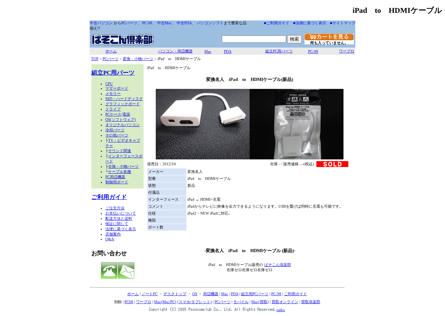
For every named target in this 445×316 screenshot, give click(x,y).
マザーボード (116, 88)
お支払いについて (120, 213)
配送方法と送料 (118, 218)
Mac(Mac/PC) (165, 302)
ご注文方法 (114, 208)
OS (194, 294)
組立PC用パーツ (279, 51)
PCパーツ (129, 23)
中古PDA (184, 23)
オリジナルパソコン (122, 125)
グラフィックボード (122, 104)
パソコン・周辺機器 (175, 51)
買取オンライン (285, 302)
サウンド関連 (119, 151)
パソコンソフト (210, 23)
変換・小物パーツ (138, 59)
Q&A (109, 239)
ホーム (111, 51)
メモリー (113, 93)
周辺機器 (210, 294)
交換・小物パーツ (123, 166)
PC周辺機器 (115, 177)
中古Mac (164, 23)
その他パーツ (116, 135)
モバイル (241, 302)
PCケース (113, 114)
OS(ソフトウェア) (120, 119)
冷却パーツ (114, 130)
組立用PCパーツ (254, 294)
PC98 (128, 302)
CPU (109, 84)
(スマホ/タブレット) (194, 302)
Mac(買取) (260, 302)
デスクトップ (174, 294)
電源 (126, 114)
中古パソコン (101, 23)
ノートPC (149, 294)
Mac (207, 51)
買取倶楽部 (310, 302)
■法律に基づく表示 (309, 23)
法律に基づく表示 (120, 229)
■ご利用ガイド (276, 23)
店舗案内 (113, 234)
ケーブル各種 (119, 171)
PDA (228, 51)
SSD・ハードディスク (124, 99)
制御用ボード (116, 182)
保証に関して (116, 224)
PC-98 (147, 23)
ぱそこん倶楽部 (277, 265)
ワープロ (346, 51)
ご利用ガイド (109, 197)
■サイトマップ (342, 23)
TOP (94, 59)
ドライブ (113, 109)
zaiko (280, 310)
